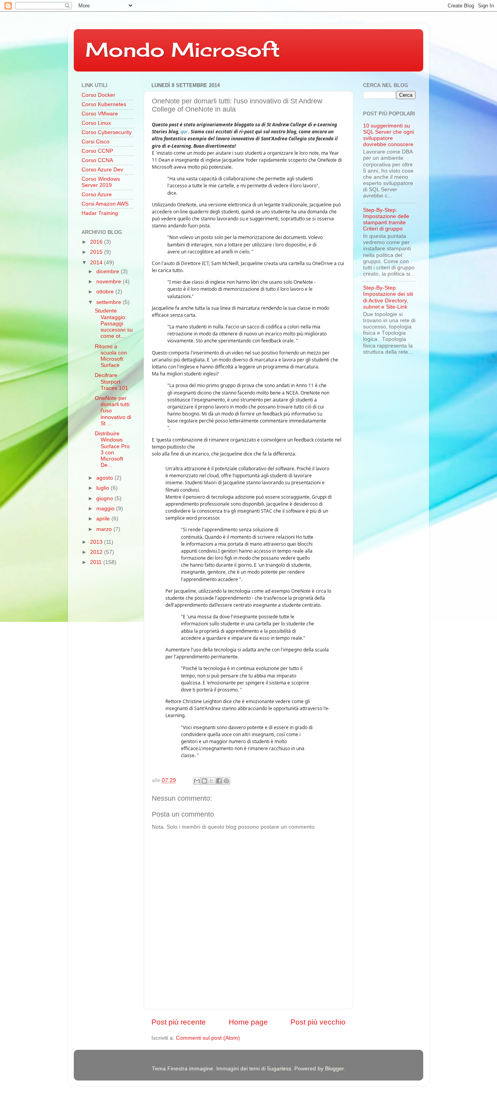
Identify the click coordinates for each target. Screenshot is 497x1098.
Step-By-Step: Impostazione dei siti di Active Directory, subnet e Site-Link (388, 297)
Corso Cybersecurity (107, 132)
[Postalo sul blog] (204, 781)
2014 (97, 262)
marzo (104, 529)
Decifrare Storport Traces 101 (111, 381)
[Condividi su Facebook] (219, 781)
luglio (103, 488)
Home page (248, 1022)
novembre (109, 282)
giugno (105, 498)
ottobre (105, 292)
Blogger (334, 1069)
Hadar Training (100, 213)
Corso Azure (97, 194)
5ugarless (279, 1069)
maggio (106, 508)
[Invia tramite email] (197, 781)
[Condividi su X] (211, 781)
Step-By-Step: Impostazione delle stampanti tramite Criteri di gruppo (386, 219)
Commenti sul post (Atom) (208, 1038)
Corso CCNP (97, 151)
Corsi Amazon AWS (105, 204)
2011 (96, 562)
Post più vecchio (318, 1022)
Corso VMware (100, 114)
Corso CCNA (97, 160)
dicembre (108, 271)
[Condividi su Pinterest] (226, 781)
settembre (109, 302)
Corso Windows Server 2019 (101, 182)
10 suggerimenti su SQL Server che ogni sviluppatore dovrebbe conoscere (388, 135)
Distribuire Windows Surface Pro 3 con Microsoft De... (112, 449)
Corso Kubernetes (104, 104)
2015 (97, 252)
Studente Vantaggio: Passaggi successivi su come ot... (114, 323)
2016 (97, 242)
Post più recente (178, 1022)
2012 (97, 552)
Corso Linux (96, 123)
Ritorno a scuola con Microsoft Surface (111, 356)
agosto (105, 478)
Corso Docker (98, 95)
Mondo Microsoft (182, 49)
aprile (103, 519)
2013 (97, 542)
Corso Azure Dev (102, 170)
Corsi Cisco (95, 142)
